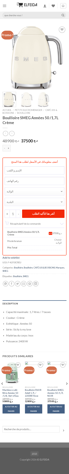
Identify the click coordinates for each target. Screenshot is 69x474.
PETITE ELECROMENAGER (28, 110)
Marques (60, 267)
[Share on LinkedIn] (36, 283)
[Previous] (8, 57)
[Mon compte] (45, 6)
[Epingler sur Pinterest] (29, 283)
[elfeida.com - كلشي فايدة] (27, 6)
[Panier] (63, 6)
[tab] (34, 303)
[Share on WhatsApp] (5, 283)
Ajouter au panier (11, 408)
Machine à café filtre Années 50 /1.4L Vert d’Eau (11, 393)
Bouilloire (23, 113)
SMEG (5, 271)
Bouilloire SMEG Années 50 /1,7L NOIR (55, 393)
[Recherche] (63, 430)
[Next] (61, 57)
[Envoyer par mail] (23, 283)
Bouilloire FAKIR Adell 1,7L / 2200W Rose (33, 393)
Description (10, 303)
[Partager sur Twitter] (17, 283)
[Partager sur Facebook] (11, 283)
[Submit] (63, 15)
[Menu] (5, 6)
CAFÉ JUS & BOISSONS (44, 267)
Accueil (7, 110)
